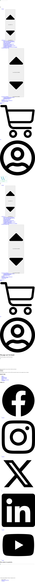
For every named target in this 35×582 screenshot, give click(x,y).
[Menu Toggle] (0, 7)
